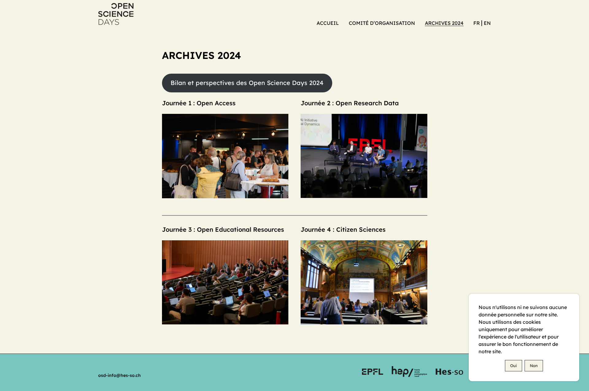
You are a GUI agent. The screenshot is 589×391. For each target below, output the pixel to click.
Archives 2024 (444, 23)
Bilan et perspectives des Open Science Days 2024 (247, 83)
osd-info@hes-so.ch (119, 375)
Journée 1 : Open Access (199, 103)
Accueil (328, 23)
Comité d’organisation (382, 23)
